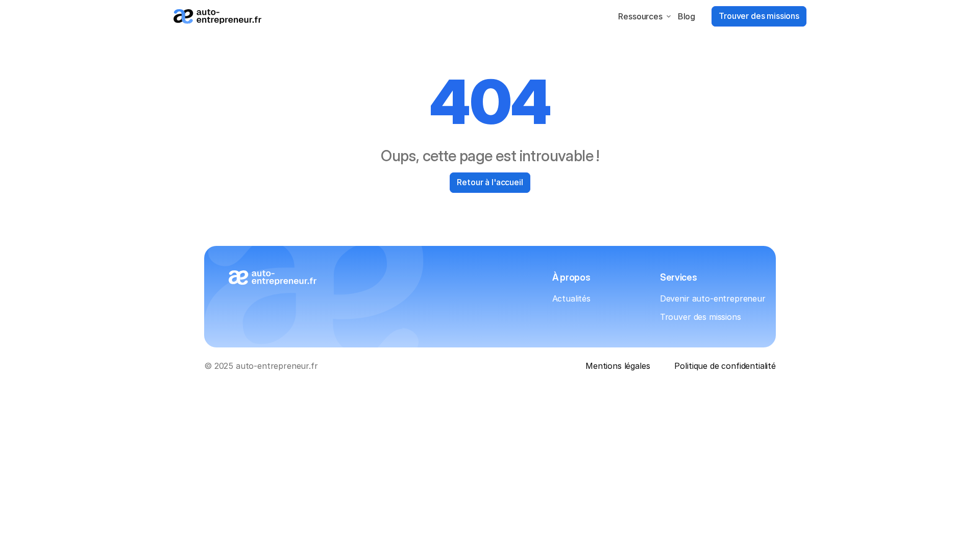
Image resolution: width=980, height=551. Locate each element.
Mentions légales (617, 366)
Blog (686, 16)
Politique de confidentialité (725, 366)
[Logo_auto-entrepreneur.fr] (217, 16)
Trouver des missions (700, 317)
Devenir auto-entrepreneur (713, 298)
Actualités (571, 298)
